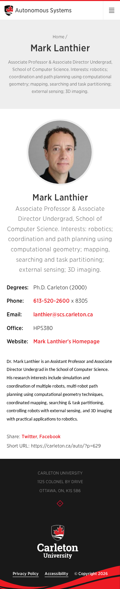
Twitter (29, 436)
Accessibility (56, 573)
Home (58, 36)
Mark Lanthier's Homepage (66, 341)
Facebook (50, 436)
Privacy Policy (26, 573)
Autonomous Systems (43, 10)
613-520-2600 (51, 301)
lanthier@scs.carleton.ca (63, 314)
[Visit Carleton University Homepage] (57, 542)
